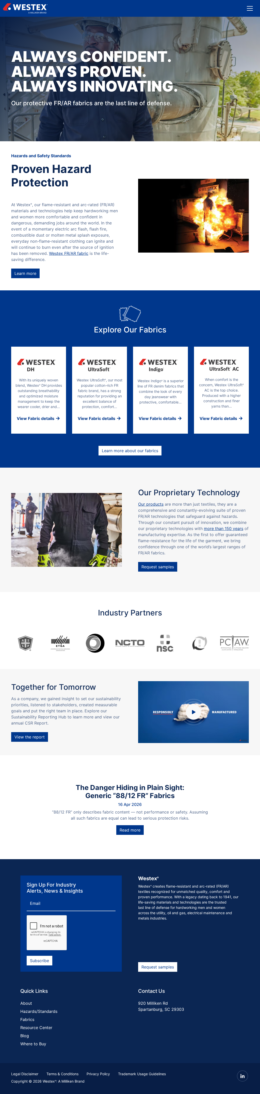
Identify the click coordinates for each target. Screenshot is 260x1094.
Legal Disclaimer (24, 1074)
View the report (29, 736)
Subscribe (39, 960)
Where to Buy (33, 1043)
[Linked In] (242, 1076)
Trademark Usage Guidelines (142, 1074)
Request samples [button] (157, 966)
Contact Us (151, 991)
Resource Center (36, 1027)
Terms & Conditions (62, 1074)
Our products (151, 504)
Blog (24, 1035)
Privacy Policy (98, 1074)
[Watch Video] (193, 712)
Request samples (157, 566)
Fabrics (27, 1019)
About (26, 1003)
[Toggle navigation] (250, 8)
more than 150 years (223, 528)
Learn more (25, 273)
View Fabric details (36, 418)
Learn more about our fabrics (130, 450)
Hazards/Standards (38, 1011)
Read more (130, 830)
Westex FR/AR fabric (68, 253)
